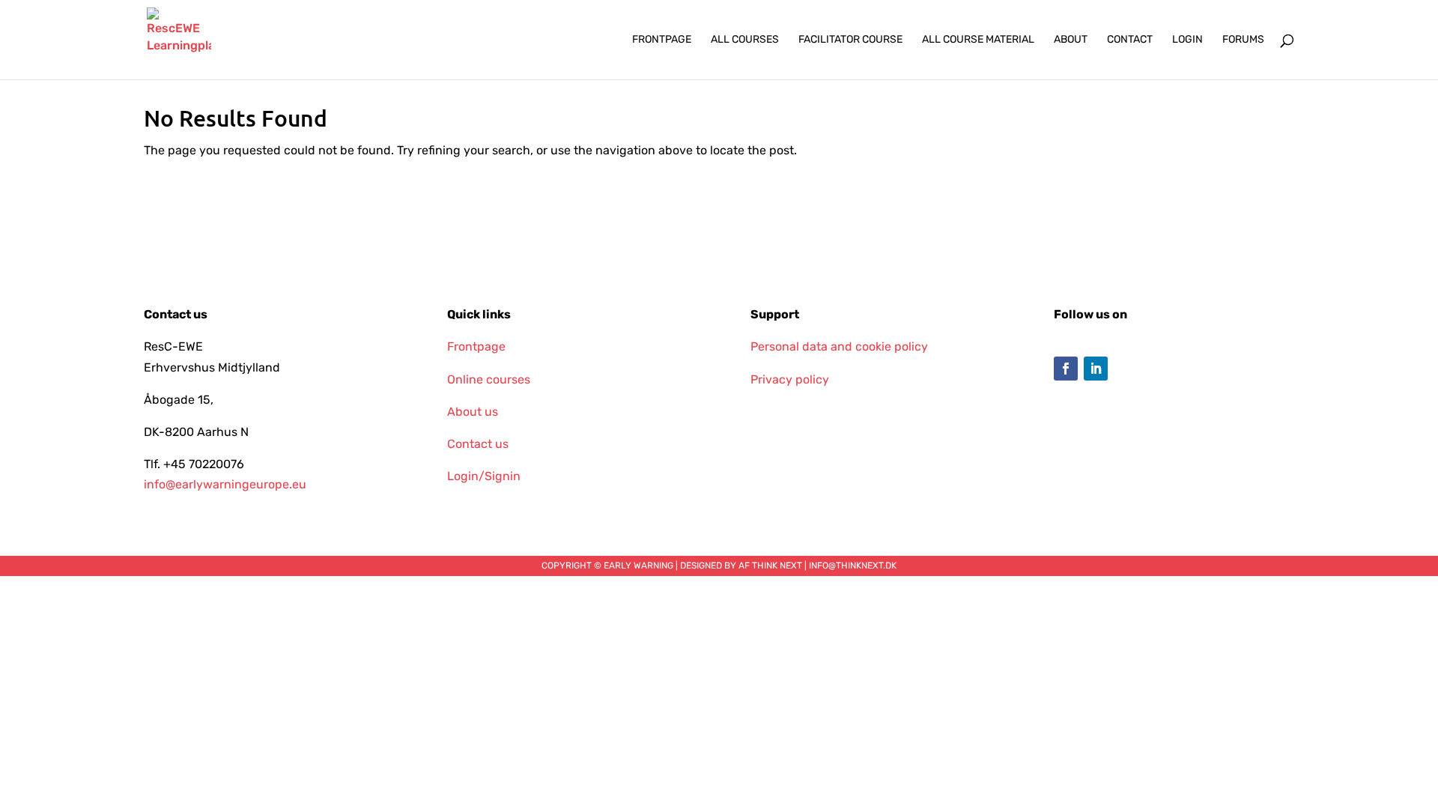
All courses (745, 40)
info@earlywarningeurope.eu (225, 484)
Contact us (478, 444)
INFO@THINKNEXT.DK (853, 565)
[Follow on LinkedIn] (1096, 369)
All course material (978, 40)
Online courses (488, 379)
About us (472, 411)
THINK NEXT (777, 565)
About (1070, 40)
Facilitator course (850, 40)
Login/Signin (484, 476)
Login (1187, 40)
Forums (1243, 40)
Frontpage (661, 40)
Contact (1130, 40)
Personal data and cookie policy (839, 346)
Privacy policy (789, 379)
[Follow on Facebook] (1066, 369)
